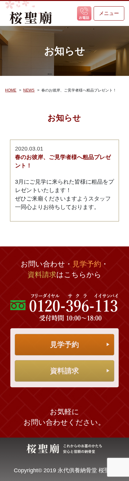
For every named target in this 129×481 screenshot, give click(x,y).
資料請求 (64, 371)
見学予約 (64, 344)
